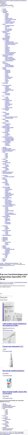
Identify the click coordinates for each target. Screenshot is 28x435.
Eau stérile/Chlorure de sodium (11, 43)
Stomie (4, 24)
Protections (7, 50)
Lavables (7, 121)
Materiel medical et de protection (11, 263)
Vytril (6, 157)
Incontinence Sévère (9, 140)
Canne (6, 191)
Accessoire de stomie (9, 25)
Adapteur (7, 86)
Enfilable (7, 114)
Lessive (6, 74)
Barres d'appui (8, 202)
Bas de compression (5, 62)
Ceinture (7, 87)
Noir (6, 257)
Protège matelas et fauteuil (10, 19)
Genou (6, 234)
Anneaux (7, 101)
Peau (6, 180)
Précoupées (7, 94)
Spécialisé (7, 184)
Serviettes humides (9, 118)
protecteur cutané (8, 18)
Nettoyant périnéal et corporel (11, 116)
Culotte (6, 232)
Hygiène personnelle (9, 210)
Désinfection (7, 162)
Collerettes (7, 26)
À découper (7, 93)
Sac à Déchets (8, 78)
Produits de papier (9, 77)
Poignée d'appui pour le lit (10, 214)
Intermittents (7, 145)
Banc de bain (8, 200)
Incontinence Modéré (9, 139)
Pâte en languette (8, 104)
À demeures (7, 142)
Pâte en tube (7, 105)
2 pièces (7, 98)
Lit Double (7, 128)
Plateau (6, 17)
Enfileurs (7, 228)
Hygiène (7, 14)
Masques (7, 48)
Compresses (7, 33)
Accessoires (7, 64)
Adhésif (6, 183)
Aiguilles (7, 40)
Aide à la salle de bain (9, 58)
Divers (6, 34)
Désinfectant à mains (9, 41)
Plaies (6, 181)
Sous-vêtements (8, 30)
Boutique (2, 400)
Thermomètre (8, 223)
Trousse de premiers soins (10, 52)
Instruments (7, 47)
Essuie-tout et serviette (9, 249)
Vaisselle (7, 80)
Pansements (7, 37)
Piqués (6, 15)
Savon (6, 79)
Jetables (6, 120)
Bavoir (6, 208)
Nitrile (6, 155)
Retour (1, 267)
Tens (6, 221)
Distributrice (7, 72)
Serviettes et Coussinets (10, 21)
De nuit (6, 135)
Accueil (1, 5)
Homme (7, 109)
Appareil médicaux (9, 60)
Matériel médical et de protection (6, 39)
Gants (6, 45)
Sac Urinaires (8, 20)
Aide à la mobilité (9, 57)
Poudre (6, 106)
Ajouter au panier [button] (9, 330)
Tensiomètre (7, 222)
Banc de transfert (8, 201)
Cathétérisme (8, 123)
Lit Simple (7, 131)
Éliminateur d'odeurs (9, 89)
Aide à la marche (8, 189)
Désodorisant (8, 88)
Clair (6, 256)
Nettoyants (7, 35)
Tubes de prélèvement (9, 53)
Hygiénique (7, 250)
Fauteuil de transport (9, 194)
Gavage (6, 46)
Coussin (7, 209)
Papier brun (7, 252)
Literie (6, 211)
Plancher (7, 75)
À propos (5, 5)
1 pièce (6, 97)
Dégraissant (7, 70)
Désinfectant (7, 71)
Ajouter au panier (4, 297)
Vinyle (6, 156)
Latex (6, 154)
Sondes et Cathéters (9, 23)
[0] (6, 4)
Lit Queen (7, 129)
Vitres (6, 81)
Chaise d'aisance (8, 203)
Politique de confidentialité (14, 433)
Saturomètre (7, 218)
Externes (7, 143)
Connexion (2, 4)
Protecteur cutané (8, 107)
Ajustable (7, 113)
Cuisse (6, 231)
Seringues (7, 51)
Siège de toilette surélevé (10, 204)
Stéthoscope (7, 220)
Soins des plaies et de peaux (6, 32)
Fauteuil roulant (8, 195)
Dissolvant (7, 102)
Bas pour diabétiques (9, 66)
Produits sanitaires (4, 68)
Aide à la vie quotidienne (10, 59)
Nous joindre (10, 5)
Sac (6, 27)
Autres (6, 153)
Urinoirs (7, 244)
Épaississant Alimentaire (10, 44)
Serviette (7, 215)
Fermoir (6, 91)
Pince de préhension (9, 213)
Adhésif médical (8, 100)
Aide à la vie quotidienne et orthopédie (8, 55)
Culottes (7, 13)
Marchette (7, 196)
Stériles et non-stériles (9, 176)
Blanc (6, 255)
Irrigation (7, 125)
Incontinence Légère (9, 138)
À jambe (7, 133)
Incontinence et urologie (5, 12)
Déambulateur (8, 193)
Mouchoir (7, 251)
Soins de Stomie (8, 28)
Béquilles (7, 190)
